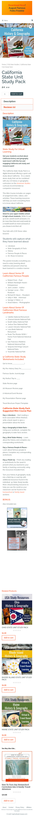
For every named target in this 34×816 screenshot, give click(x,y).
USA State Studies (13, 64)
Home (4, 64)
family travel (19, 492)
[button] (30, 26)
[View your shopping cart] (32, 20)
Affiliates (28, 807)
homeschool (7, 492)
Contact (11, 807)
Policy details (17, 810)
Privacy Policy (20, 807)
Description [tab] (10, 101)
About (4, 807)
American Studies (23, 183)
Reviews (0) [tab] (9, 107)
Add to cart (16, 94)
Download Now (16, 5)
